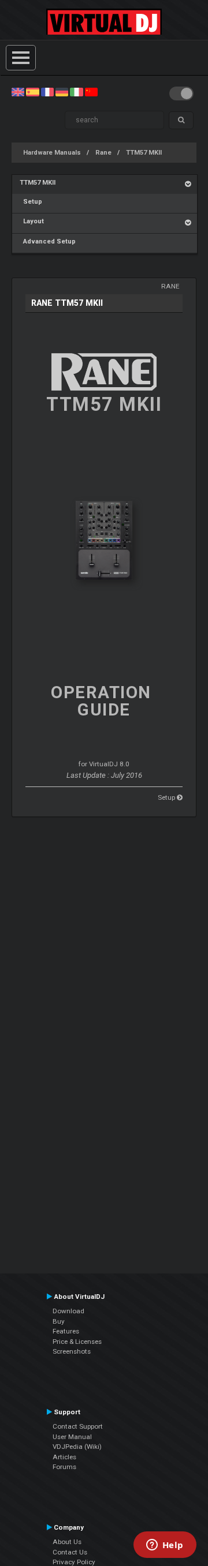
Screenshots (72, 1351)
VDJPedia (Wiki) (77, 1447)
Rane (103, 152)
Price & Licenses (77, 1342)
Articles (64, 1457)
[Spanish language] (32, 92)
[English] (18, 92)
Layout (32, 221)
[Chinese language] (91, 92)
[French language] (47, 92)
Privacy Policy (74, 1562)
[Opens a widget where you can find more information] (164, 1545)
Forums (64, 1467)
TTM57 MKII (144, 152)
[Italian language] (76, 92)
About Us (67, 1542)
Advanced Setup (48, 241)
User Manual (72, 1437)
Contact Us (70, 1552)
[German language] (61, 92)
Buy (59, 1321)
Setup (31, 201)
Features (66, 1331)
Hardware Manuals (52, 152)
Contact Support (78, 1426)
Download (68, 1311)
